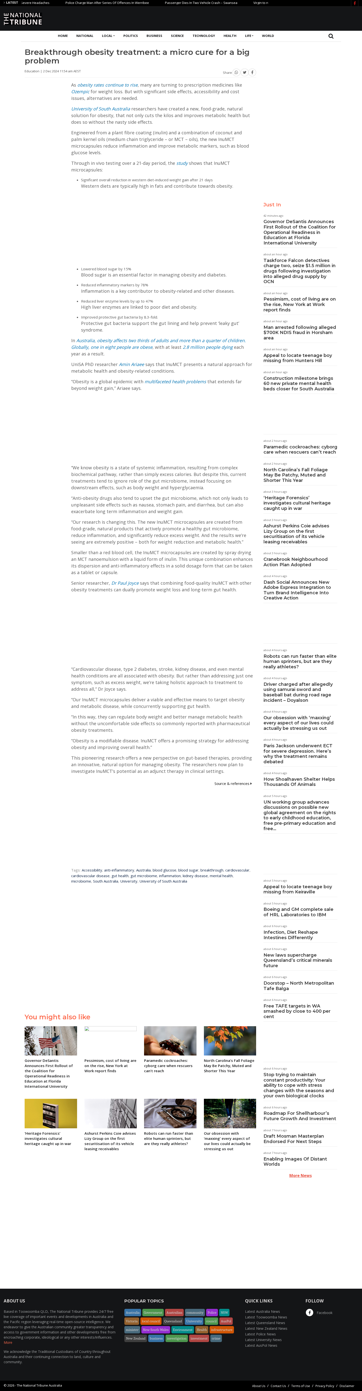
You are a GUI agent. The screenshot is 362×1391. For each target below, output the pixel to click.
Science (177, 35)
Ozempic (80, 91)
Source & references (232, 783)
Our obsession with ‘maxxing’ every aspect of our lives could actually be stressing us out (298, 723)
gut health (120, 875)
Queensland (173, 1321)
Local (107, 35)
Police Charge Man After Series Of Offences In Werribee (82, 2)
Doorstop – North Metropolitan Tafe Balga (298, 985)
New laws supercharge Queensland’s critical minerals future (297, 960)
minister (132, 1330)
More (8, 1342)
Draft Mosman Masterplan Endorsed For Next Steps (293, 1138)
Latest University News (263, 1339)
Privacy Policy (324, 1386)
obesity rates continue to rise (107, 85)
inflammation (170, 875)
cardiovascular (237, 870)
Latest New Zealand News (266, 1328)
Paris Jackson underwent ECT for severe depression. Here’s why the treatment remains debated (297, 753)
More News (300, 1175)
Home (63, 35)
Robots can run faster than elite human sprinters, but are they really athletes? (300, 662)
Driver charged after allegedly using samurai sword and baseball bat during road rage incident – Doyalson (298, 692)
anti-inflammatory (119, 870)
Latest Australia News (262, 1311)
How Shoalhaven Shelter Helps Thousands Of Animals (299, 782)
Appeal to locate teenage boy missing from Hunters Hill (297, 358)
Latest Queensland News (265, 1322)
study (182, 163)
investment (199, 1338)
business (156, 1338)
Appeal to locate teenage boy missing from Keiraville (297, 889)
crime (216, 1338)
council (211, 1321)
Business (154, 35)
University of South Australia (100, 109)
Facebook (324, 1312)
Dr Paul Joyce (125, 583)
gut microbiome (144, 875)
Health (230, 35)
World (268, 35)
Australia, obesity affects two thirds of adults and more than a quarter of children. (161, 340)
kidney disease (195, 875)
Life (248, 35)
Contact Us (278, 1386)
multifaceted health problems (175, 381)
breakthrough (211, 870)
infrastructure (221, 1330)
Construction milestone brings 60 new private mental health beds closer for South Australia (298, 384)
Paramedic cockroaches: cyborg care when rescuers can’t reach (300, 449)
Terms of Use (300, 1386)
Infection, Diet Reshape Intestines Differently (290, 935)
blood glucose (164, 870)
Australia (143, 870)
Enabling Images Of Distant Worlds (295, 1161)
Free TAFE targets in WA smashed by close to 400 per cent (296, 1011)
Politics (130, 35)
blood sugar (188, 870)
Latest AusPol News (261, 1345)
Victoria (132, 1321)
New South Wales (156, 1330)
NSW (224, 1312)
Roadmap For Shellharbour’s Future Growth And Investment (299, 1116)
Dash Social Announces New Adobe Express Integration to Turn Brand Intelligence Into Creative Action (297, 590)
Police (212, 1312)
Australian (174, 1312)
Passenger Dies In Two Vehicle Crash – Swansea (176, 2)
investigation (176, 1338)
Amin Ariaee (132, 364)
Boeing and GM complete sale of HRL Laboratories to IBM (298, 912)
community (194, 1312)
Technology (204, 35)
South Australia (105, 881)
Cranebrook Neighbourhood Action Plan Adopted (295, 562)
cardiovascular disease (90, 875)
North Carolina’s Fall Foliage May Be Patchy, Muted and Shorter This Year (295, 475)
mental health (221, 875)
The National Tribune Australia (39, 1385)
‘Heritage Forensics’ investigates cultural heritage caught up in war (297, 503)
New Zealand (136, 1338)
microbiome (81, 881)
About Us (258, 1386)
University (128, 881)
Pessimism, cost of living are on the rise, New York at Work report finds (299, 304)
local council (151, 1321)
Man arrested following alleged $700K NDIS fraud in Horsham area (299, 333)
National (84, 35)
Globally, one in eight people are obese (111, 347)
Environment (183, 1330)
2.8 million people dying (208, 347)
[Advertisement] (268, 18)
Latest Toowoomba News (266, 1317)
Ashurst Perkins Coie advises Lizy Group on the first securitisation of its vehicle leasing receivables (296, 534)
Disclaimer (347, 1386)
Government (153, 1312)
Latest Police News (260, 1334)
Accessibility (92, 870)
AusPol (226, 1321)
